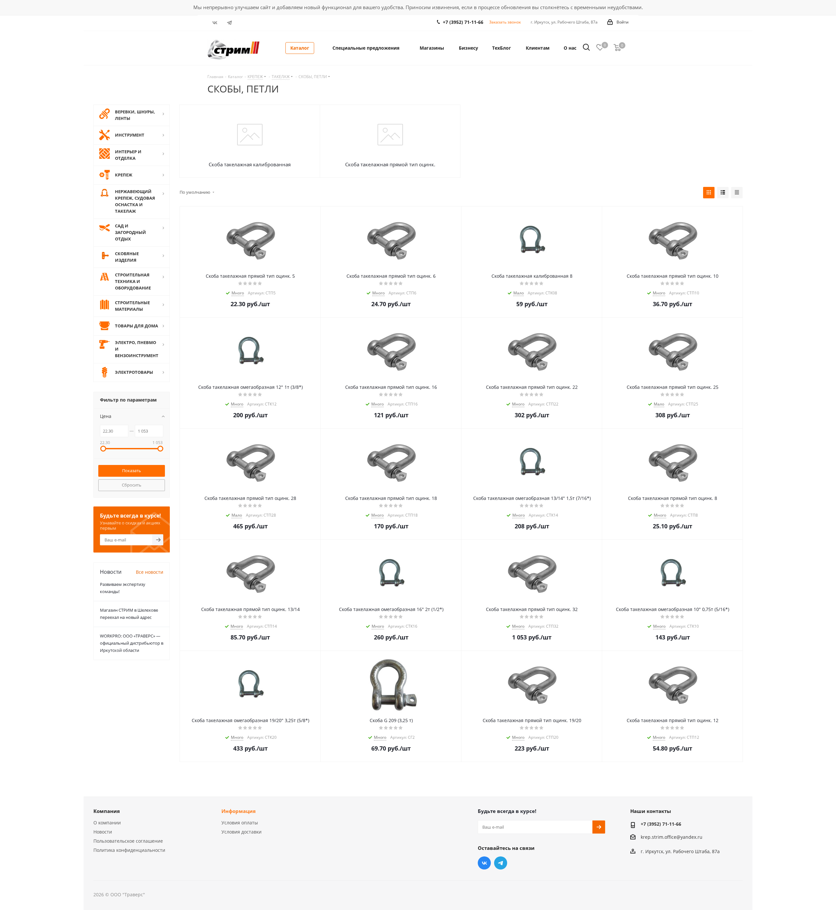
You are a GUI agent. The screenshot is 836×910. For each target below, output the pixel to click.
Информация (238, 811)
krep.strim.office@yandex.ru (671, 837)
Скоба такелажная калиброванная (250, 164)
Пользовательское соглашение (128, 841)
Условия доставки (241, 832)
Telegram (229, 22)
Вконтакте (214, 22)
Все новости (149, 572)
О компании (107, 822)
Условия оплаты (239, 822)
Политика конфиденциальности (129, 850)
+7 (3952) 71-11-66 (463, 22)
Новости (102, 832)
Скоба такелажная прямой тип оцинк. (390, 164)
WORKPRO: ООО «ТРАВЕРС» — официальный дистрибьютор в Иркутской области (131, 643)
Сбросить (131, 485)
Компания (106, 811)
